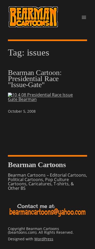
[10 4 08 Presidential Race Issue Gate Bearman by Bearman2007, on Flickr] (47, 99)
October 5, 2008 (22, 111)
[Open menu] (84, 17)
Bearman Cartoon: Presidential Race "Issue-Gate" (34, 78)
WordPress (43, 238)
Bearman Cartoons (37, 165)
